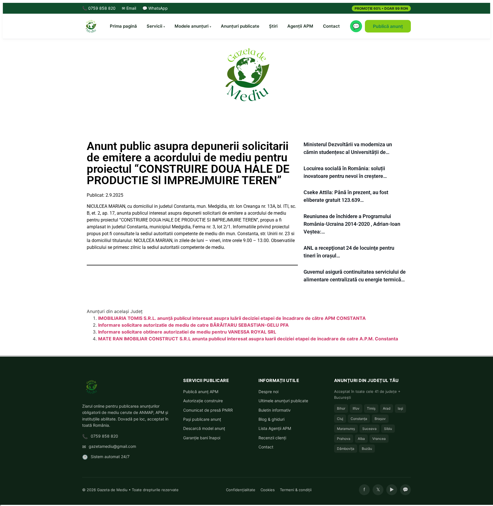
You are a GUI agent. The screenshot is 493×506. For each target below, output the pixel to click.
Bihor (341, 408)
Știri (273, 26)
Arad (386, 408)
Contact (331, 26)
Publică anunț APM (200, 391)
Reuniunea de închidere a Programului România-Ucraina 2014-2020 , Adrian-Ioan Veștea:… (352, 224)
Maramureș (346, 428)
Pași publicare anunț (202, 419)
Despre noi (268, 391)
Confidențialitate (240, 489)
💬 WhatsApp (155, 8)
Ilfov (356, 408)
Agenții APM (300, 26)
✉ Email (129, 8)
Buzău (367, 448)
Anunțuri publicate (240, 26)
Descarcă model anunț (204, 428)
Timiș (371, 408)
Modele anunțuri (192, 26)
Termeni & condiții (296, 489)
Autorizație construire (203, 400)
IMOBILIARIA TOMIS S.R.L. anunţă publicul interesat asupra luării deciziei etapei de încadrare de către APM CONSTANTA (232, 318)
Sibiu (388, 428)
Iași (400, 408)
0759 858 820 (104, 436)
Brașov (380, 418)
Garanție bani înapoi (201, 437)
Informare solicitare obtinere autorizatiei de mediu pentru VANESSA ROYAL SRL (187, 332)
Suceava (369, 428)
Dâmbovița (345, 448)
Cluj (340, 418)
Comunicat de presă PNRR (208, 410)
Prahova (343, 438)
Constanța (359, 418)
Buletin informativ (274, 410)
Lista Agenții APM (274, 428)
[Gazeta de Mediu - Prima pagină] (90, 26)
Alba (361, 438)
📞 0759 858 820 (99, 8)
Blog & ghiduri (271, 419)
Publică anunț (388, 26)
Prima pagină (123, 26)
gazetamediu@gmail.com (112, 446)
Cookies (267, 489)
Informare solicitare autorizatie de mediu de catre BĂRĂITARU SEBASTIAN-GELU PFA (193, 325)
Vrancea (379, 438)
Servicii (154, 26)
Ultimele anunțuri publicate (283, 400)
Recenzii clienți (272, 437)
